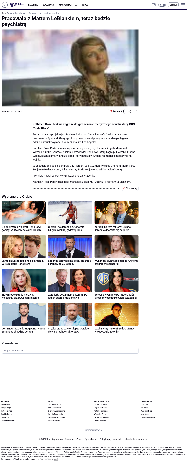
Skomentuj (118, 111)
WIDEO (85, 5)
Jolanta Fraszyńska (55, 414)
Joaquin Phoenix (8, 421)
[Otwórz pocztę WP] (153, 4)
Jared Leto (145, 405)
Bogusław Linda (100, 408)
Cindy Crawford (100, 421)
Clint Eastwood (7, 405)
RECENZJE (33, 5)
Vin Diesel (144, 408)
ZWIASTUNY (48, 5)
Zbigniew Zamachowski (57, 411)
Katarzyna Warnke (148, 417)
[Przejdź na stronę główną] (5, 7)
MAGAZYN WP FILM (68, 5)
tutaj (56, 459)
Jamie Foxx (5, 417)
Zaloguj (173, 5)
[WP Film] (19, 4)
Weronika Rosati (100, 414)
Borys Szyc (145, 414)
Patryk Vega (6, 408)
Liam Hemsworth (54, 405)
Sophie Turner (6, 414)
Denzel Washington (101, 417)
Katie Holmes (6, 411)
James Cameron (100, 405)
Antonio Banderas (101, 411)
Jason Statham (54, 421)
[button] (162, 5)
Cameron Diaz (146, 411)
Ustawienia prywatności (135, 439)
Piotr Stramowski (54, 408)
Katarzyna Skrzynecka (56, 417)
